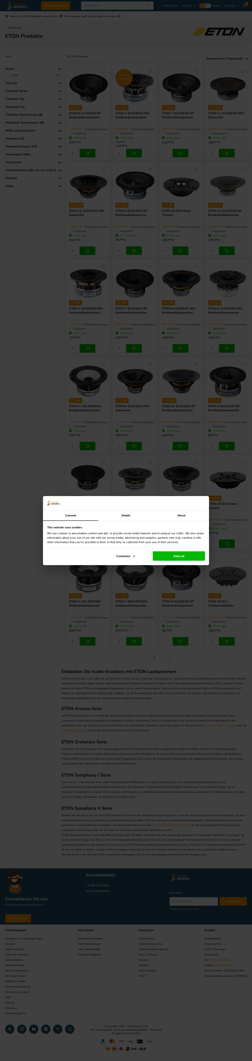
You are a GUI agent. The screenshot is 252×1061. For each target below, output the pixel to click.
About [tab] (181, 515)
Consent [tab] (70, 515)
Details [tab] (126, 515)
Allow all (178, 555)
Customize (123, 555)
